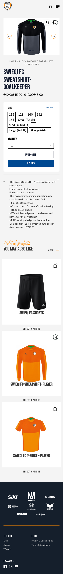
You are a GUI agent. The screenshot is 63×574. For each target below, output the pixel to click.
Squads (7, 545)
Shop (22, 61)
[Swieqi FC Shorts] (31, 292)
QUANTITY (12, 138)
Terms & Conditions (40, 545)
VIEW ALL (51, 250)
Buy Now (31, 163)
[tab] (31, 177)
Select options (31, 328)
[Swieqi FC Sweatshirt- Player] (31, 363)
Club (6, 540)
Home (13, 61)
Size (10, 108)
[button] (57, 6)
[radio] (11, 114)
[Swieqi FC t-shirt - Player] (31, 434)
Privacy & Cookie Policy (42, 540)
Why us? (7, 549)
